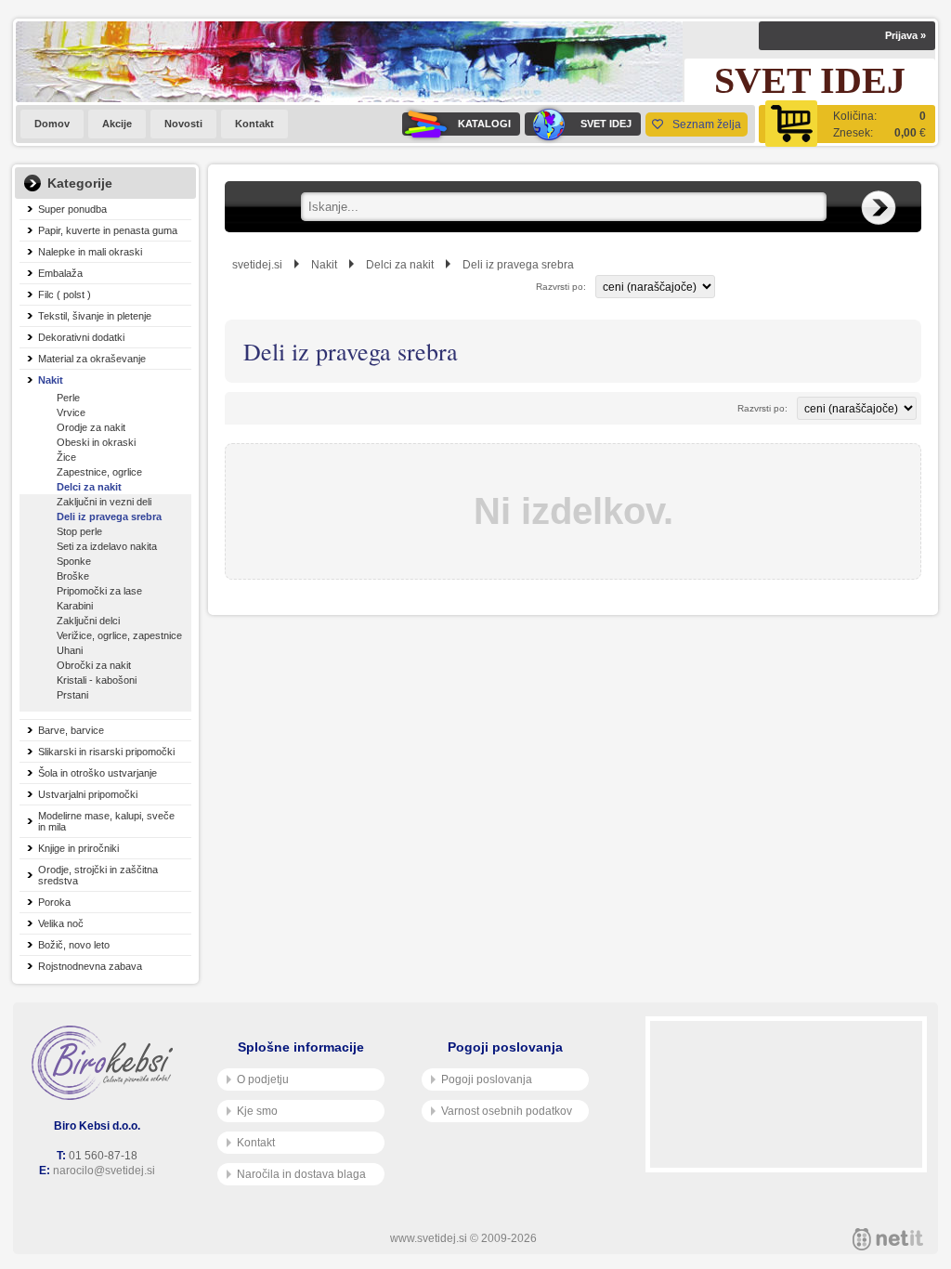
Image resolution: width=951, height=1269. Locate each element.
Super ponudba (72, 209)
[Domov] (106, 1063)
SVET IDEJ (606, 123)
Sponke (74, 561)
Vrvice (71, 412)
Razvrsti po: (561, 286)
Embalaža (60, 273)
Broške (73, 576)
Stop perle (79, 531)
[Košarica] (847, 124)
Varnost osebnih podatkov (506, 1111)
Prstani (72, 694)
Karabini (75, 605)
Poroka (54, 902)
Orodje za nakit (91, 427)
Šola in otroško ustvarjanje (97, 772)
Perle (68, 397)
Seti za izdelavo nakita (107, 546)
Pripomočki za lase (99, 590)
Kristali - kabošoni (97, 680)
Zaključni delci (88, 620)
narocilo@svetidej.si (104, 1170)
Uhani (70, 650)
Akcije (117, 123)
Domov (52, 123)
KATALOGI (484, 123)
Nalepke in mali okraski (90, 251)
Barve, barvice (71, 730)
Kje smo (257, 1111)
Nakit (50, 380)
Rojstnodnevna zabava (90, 966)
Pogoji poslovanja (486, 1079)
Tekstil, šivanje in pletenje (94, 315)
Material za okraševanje (92, 358)
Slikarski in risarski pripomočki (106, 751)
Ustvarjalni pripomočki (87, 794)
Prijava (905, 35)
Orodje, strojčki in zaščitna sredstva (98, 875)
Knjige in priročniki (78, 848)
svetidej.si (257, 264)
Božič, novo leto (74, 944)
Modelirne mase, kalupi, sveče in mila (106, 821)
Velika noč (61, 923)
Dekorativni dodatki (81, 337)
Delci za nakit (89, 486)
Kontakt (254, 123)
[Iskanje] (878, 208)
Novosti (183, 123)
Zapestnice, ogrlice (99, 472)
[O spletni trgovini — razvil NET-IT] (888, 1239)
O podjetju (263, 1079)
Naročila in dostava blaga (301, 1174)
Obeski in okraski (96, 442)
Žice (66, 457)
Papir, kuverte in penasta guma (107, 230)
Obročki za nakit (94, 665)
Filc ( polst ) (64, 294)
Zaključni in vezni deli (104, 501)
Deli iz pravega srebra (109, 516)
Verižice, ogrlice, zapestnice (119, 635)
